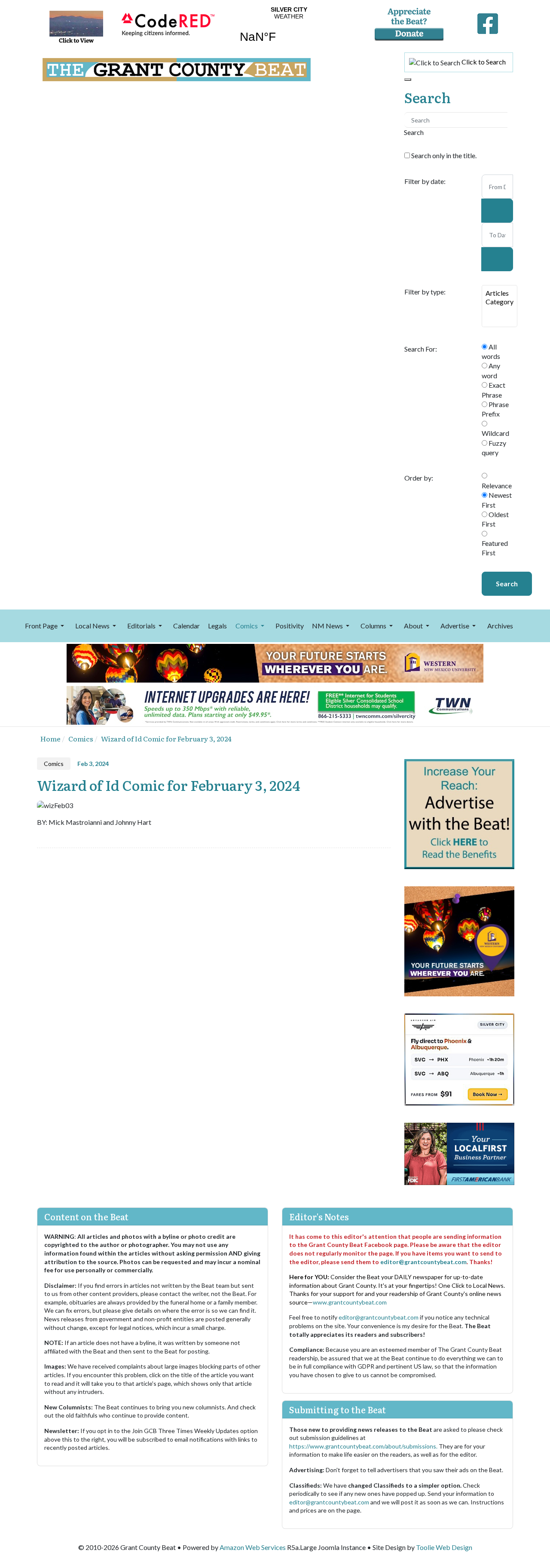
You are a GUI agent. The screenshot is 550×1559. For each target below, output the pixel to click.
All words (491, 351)
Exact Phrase (493, 389)
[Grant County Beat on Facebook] (487, 21)
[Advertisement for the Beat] (459, 813)
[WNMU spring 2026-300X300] (459, 940)
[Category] (499, 301)
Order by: (418, 478)
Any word (491, 370)
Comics (54, 763)
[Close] (407, 79)
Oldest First (495, 519)
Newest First (497, 499)
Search (507, 583)
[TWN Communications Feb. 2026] (275, 704)
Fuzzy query (494, 447)
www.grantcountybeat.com (350, 1302)
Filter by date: (425, 181)
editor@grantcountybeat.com (423, 1261)
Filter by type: (425, 291)
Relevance (497, 485)
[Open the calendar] (497, 211)
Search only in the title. (443, 155)
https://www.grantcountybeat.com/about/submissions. (364, 1446)
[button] (46, 626)
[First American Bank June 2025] (459, 1153)
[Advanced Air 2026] (459, 1058)
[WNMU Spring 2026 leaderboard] (275, 662)
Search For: (420, 349)
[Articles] (499, 293)
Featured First (495, 548)
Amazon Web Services (253, 1547)
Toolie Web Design (444, 1547)
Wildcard (495, 433)
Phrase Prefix (495, 409)
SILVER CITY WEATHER (289, 30)
